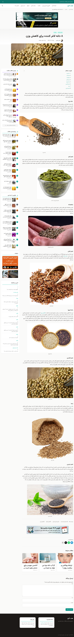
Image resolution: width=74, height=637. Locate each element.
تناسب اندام (60, 32)
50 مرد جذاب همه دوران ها (13, 316)
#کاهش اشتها (48, 521)
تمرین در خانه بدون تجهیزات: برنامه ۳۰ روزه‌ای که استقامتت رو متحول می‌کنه (10, 310)
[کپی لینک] (63, 542)
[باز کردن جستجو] (2, 6)
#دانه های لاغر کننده (64, 521)
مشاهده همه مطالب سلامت (11, 125)
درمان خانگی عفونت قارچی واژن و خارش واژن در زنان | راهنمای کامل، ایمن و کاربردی (7, 74)
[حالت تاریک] (2, 1)
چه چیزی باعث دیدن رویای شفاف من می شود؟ (10, 295)
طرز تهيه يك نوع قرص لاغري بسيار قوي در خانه (7, 116)
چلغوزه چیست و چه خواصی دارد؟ (12, 289)
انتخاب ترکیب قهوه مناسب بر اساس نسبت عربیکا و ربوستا (7, 205)
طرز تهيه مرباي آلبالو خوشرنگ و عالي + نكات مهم (7, 164)
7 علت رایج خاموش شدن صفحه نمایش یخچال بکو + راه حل (7, 199)
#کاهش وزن (42, 521)
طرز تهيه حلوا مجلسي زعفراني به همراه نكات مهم (7, 170)
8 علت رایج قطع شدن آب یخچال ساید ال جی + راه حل (7, 222)
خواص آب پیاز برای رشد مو (13, 337)
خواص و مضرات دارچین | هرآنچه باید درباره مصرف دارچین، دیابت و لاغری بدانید (7, 110)
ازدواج (28, 5)
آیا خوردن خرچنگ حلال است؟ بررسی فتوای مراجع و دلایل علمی (11, 323)
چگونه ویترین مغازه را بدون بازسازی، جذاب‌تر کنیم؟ (7, 211)
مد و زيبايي (23, 5)
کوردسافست (43, 623)
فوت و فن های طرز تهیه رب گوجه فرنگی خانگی (7, 176)
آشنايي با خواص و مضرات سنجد (8, 100)
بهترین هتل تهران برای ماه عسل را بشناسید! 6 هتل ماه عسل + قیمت (10, 344)
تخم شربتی (68, 88)
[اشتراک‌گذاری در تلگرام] (72, 542)
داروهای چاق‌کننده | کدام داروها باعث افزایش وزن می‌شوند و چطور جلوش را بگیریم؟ (8, 95)
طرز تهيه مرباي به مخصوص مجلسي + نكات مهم (7, 153)
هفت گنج (70, 618)
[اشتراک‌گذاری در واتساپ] (69, 542)
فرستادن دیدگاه (69, 609)
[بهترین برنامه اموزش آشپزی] (10, 262)
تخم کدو (68, 75)
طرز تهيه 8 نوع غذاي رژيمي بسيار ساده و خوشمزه (7, 147)
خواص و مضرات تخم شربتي (7, 84)
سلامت (39, 5)
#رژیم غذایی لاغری (56, 521)
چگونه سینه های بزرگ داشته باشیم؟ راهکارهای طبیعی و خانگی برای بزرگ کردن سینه (7, 79)
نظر (72, 583)
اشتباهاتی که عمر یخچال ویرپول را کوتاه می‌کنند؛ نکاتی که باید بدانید (7, 228)
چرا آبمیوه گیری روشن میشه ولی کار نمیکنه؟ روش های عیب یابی (7, 240)
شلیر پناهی (58, 40)
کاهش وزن (43, 313)
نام (72, 597)
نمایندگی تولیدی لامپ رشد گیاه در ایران (7, 234)
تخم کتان (68, 80)
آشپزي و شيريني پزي (46, 5)
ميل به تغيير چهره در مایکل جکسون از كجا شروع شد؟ (11, 302)
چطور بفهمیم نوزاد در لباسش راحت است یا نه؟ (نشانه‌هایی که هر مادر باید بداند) (7, 216)
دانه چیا (68, 73)
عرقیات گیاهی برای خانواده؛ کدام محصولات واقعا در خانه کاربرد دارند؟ (7, 245)
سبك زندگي (33, 5)
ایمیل (72, 602)
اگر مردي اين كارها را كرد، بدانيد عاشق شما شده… (7, 121)
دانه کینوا (68, 82)
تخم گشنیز (68, 84)
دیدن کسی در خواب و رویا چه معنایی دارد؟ (11, 351)
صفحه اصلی (54, 5)
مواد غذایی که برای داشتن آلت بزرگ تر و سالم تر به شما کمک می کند (7, 105)
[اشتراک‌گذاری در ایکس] (66, 542)
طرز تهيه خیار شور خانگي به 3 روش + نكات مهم (7, 141)
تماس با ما (17, 5)
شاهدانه (68, 77)
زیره (69, 86)
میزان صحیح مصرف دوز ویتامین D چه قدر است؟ (8, 90)
